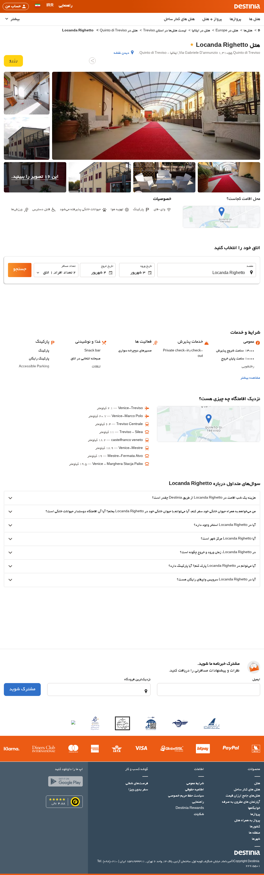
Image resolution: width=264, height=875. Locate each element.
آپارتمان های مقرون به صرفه (241, 802)
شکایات (199, 814)
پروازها (235, 19)
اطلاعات (199, 769)
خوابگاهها (254, 808)
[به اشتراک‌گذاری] (92, 60)
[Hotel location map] (221, 217)
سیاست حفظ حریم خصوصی (186, 796)
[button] (50, 6)
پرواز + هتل (212, 19)
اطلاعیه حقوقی (194, 790)
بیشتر (15, 19)
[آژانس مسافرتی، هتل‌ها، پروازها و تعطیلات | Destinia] (247, 6)
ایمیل (256, 680)
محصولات (254, 769)
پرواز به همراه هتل (247, 821)
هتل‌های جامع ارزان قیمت (243, 796)
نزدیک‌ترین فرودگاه (137, 680)
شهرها (256, 839)
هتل (257, 783)
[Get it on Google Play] (64, 782)
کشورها (255, 827)
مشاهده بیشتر (250, 378)
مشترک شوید (22, 689)
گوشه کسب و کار (136, 769)
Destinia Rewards (190, 808)
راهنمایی (198, 802)
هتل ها (254, 19)
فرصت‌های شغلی (137, 783)
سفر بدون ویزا (138, 790)
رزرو (13, 60)
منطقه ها (254, 833)
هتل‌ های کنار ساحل (179, 19)
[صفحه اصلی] (259, 31)
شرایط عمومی (195, 783)
